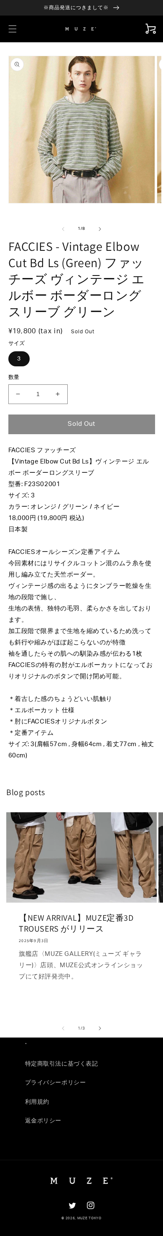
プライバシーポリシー (55, 1083)
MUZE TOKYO (89, 1218)
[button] (12, 29)
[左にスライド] (63, 229)
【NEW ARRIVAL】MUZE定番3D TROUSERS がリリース (76, 923)
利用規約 (37, 1102)
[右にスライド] (100, 229)
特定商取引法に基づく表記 (61, 1064)
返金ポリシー (43, 1121)
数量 (14, 377)
